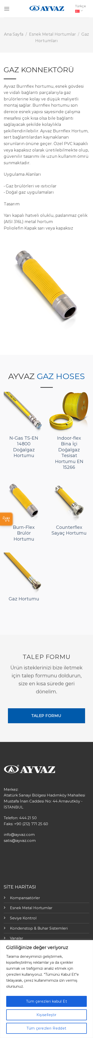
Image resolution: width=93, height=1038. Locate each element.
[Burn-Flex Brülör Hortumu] (24, 501)
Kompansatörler (25, 898)
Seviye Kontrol (23, 918)
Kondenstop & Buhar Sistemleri (39, 928)
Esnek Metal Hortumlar (52, 34)
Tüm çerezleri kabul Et (46, 1001)
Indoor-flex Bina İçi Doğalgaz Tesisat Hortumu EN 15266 (69, 452)
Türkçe (80, 6)
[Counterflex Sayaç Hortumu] (69, 501)
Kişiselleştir (46, 1015)
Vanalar (16, 938)
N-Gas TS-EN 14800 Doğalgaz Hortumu (23, 446)
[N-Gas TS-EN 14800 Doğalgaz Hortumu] (24, 412)
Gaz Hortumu (24, 599)
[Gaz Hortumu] (24, 573)
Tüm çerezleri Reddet (46, 1028)
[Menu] (7, 8)
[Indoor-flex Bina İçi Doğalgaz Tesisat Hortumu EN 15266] (69, 412)
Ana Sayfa (13, 34)
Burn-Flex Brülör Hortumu (24, 533)
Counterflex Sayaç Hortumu (69, 530)
